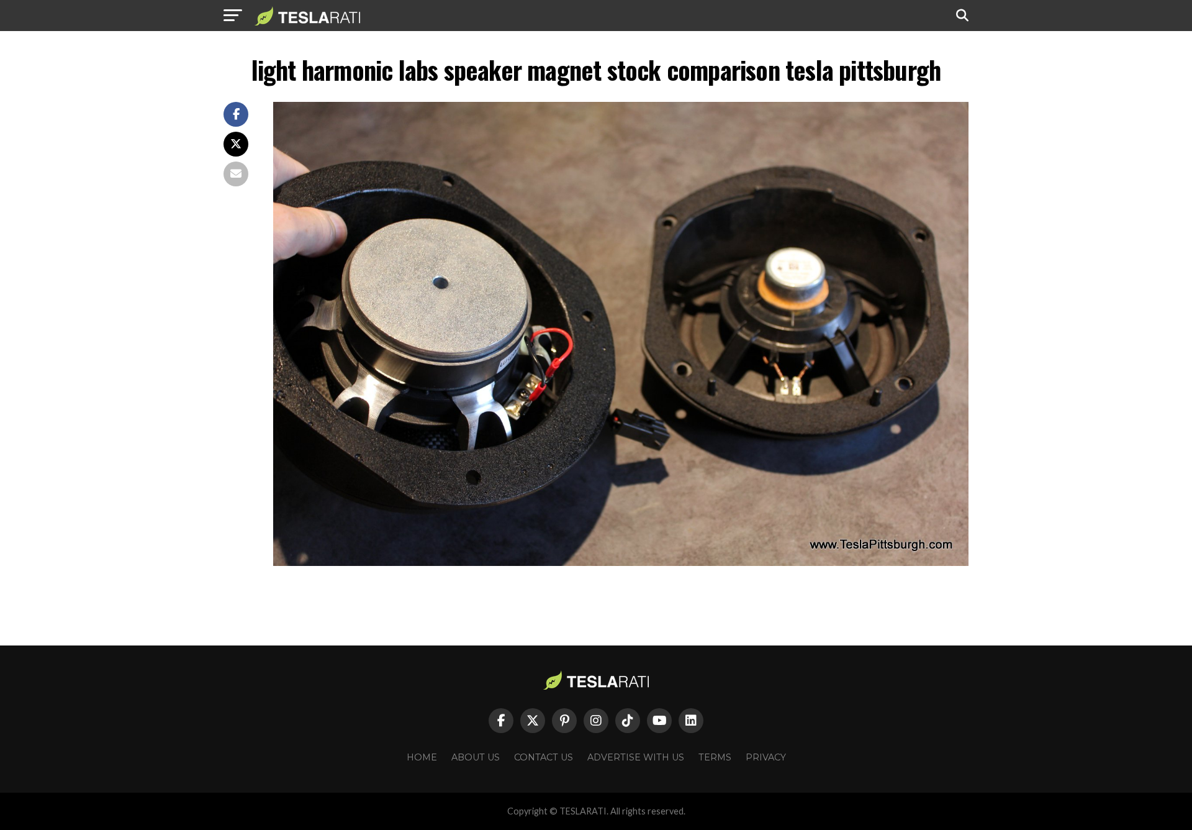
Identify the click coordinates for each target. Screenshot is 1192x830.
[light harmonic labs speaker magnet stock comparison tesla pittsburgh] (620, 562)
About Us (475, 757)
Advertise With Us (635, 757)
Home (422, 757)
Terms (714, 757)
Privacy (766, 757)
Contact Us (543, 757)
